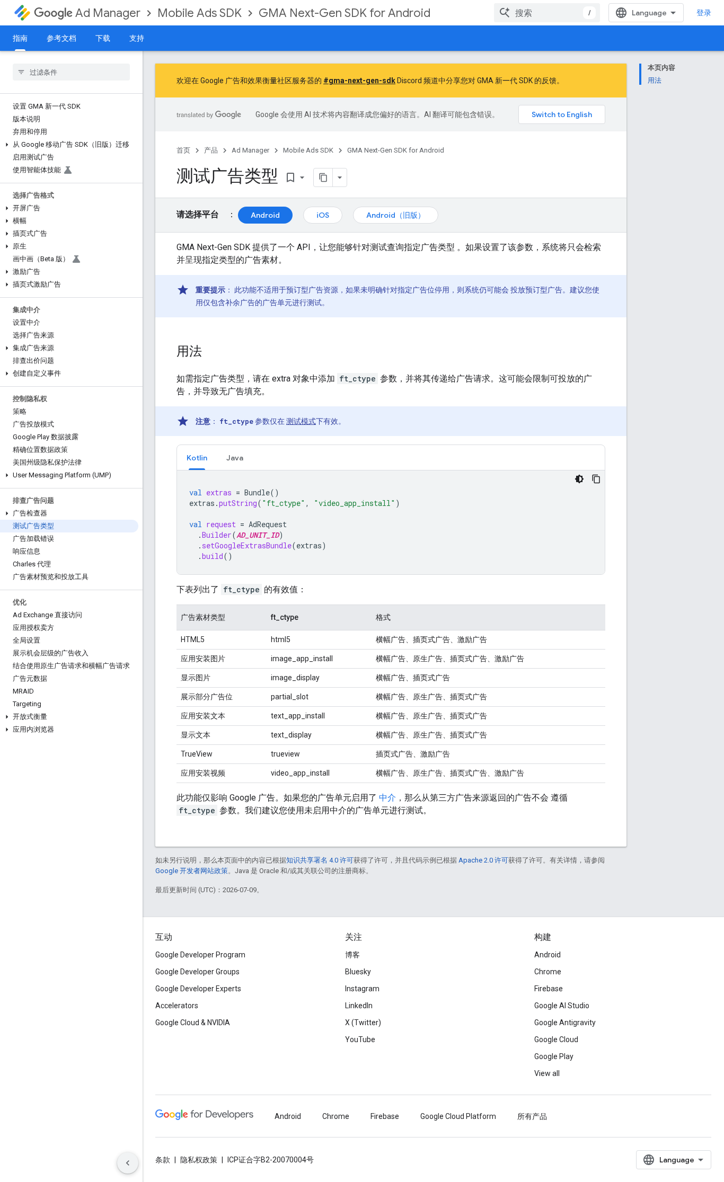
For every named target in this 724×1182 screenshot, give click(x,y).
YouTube (360, 1039)
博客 (352, 954)
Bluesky (358, 971)
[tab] (197, 457)
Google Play (553, 1056)
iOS (322, 215)
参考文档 (61, 38)
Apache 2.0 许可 (483, 860)
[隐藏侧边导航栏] (127, 1163)
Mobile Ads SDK (199, 13)
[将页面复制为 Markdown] (323, 177)
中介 (387, 798)
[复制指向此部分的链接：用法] (212, 352)
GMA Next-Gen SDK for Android (344, 13)
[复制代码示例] (596, 478)
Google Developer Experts (198, 988)
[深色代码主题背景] (579, 478)
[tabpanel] (391, 522)
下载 (102, 38)
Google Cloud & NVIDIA (192, 1022)
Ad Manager (107, 13)
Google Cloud (556, 1039)
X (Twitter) (363, 1022)
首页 (183, 150)
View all (547, 1073)
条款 (162, 1160)
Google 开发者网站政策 (191, 871)
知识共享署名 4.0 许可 (320, 860)
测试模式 (301, 421)
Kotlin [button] (197, 458)
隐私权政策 (198, 1160)
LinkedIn (359, 1005)
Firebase (548, 988)
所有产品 (532, 1116)
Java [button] (234, 458)
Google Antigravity (565, 1022)
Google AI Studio (561, 1005)
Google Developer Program (200, 954)
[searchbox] (71, 72)
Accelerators (176, 1005)
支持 (136, 38)
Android (265, 215)
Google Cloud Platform (458, 1116)
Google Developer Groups (197, 971)
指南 (20, 38)
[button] (69, 144)
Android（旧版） (395, 215)
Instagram (362, 988)
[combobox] (547, 12)
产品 (211, 150)
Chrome (547, 971)
